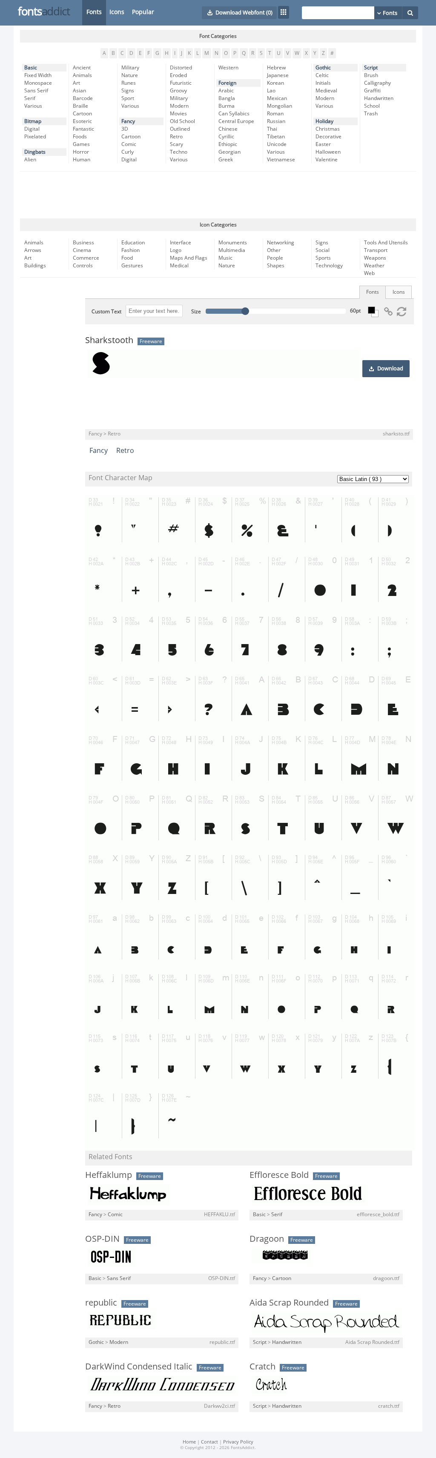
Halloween (328, 152)
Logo (175, 250)
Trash (371, 114)
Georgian (229, 152)
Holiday (324, 121)
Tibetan (276, 137)
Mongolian (279, 106)
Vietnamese (281, 160)
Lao (271, 91)
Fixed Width (38, 75)
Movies (178, 114)
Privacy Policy (238, 1442)
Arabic (226, 91)
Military (130, 68)
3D (124, 129)
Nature (129, 75)
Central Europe (236, 121)
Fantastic (83, 129)
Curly (127, 152)
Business (83, 243)
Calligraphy (377, 83)
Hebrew (276, 68)
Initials (323, 83)
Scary (176, 144)
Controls (83, 266)
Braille (80, 106)
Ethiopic (227, 144)
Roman (275, 114)
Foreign (227, 83)
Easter (323, 144)
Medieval (326, 91)
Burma (226, 106)
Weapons (375, 258)
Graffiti (372, 91)
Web (369, 273)
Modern (179, 106)
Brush (371, 75)
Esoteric (82, 121)
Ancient (82, 68)
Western (228, 68)
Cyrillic (226, 137)
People (275, 258)
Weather (374, 266)
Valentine (327, 160)
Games (81, 144)
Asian (79, 91)
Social (323, 250)
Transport (375, 250)
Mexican (277, 98)
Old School (182, 121)
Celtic (322, 75)
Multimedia (231, 250)
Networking (280, 243)
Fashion (130, 250)
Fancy (128, 121)
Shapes (275, 266)
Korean (275, 83)
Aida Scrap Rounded (289, 1303)
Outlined (180, 129)
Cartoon (82, 114)
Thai (272, 129)
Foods (80, 137)
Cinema (82, 250)
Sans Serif (36, 91)
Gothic (323, 68)
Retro (176, 137)
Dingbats (35, 152)
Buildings (35, 266)
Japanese (278, 75)
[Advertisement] (218, 195)
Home (189, 1442)
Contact (209, 1442)
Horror (81, 152)
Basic (30, 68)
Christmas (328, 129)
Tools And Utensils (386, 243)
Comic (128, 144)
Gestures (132, 266)
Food (127, 258)
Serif (29, 98)
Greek (225, 160)
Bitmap (32, 121)
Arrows (32, 250)
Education (133, 243)
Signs (127, 91)
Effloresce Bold (279, 1175)
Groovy (178, 91)
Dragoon (267, 1239)
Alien (30, 160)
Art (76, 83)
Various (33, 106)
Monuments (232, 243)
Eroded (178, 75)
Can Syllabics (234, 114)
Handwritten (378, 98)
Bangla (226, 98)
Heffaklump (108, 1175)
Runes (128, 83)
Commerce (86, 258)
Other (274, 250)
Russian (276, 121)
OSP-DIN (102, 1239)
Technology (329, 266)
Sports (323, 258)
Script (371, 68)
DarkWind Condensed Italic (138, 1366)
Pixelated (35, 137)
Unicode (277, 144)
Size (196, 312)
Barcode (83, 98)
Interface (180, 243)
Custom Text (106, 312)
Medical (179, 266)
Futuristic (181, 83)
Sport (127, 98)
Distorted (181, 68)
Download (390, 368)
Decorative (328, 137)
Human (81, 160)
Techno (178, 152)
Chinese (228, 129)
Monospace (38, 83)
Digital (32, 129)
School (372, 106)
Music (225, 258)
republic (101, 1303)
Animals (82, 75)
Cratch (262, 1366)
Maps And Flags (188, 258)
